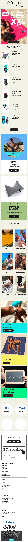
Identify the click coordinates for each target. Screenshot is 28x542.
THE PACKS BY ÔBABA (15, 105)
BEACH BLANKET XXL (17, 79)
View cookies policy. (15, 537)
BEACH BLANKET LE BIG (17, 54)
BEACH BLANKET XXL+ (17, 67)
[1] (23, 452)
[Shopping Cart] (16, 6)
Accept (11, 539)
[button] (14, 129)
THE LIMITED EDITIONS (16, 118)
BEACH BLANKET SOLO (17, 92)
